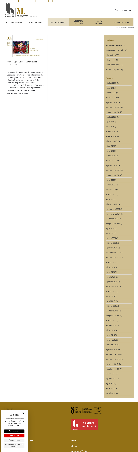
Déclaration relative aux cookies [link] (14, 445)
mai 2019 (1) (112, 296)
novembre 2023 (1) (115, 170)
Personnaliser (14, 440)
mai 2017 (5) (112, 388)
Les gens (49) (112, 60)
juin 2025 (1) (112, 122)
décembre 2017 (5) (114, 354)
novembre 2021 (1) (115, 214)
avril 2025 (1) (112, 131)
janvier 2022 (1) (113, 204)
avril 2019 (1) (112, 301)
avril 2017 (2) (112, 393)
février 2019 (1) (113, 306)
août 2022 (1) (112, 194)
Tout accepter (14, 431)
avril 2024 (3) (112, 156)
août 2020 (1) (112, 262)
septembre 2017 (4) (115, 369)
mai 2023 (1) (112, 180)
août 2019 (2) (112, 291)
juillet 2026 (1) (113, 83)
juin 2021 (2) (112, 228)
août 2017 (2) (112, 374)
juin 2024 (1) (112, 146)
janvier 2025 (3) (113, 141)
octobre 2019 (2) (114, 286)
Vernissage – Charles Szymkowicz (22, 62)
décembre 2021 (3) (114, 209)
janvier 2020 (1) (113, 282)
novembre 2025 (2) (115, 107)
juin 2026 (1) (112, 88)
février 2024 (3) (113, 160)
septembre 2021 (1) (115, 223)
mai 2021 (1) (112, 233)
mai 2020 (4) (112, 272)
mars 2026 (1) (112, 93)
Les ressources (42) (115, 65)
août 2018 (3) (112, 320)
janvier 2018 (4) (113, 349)
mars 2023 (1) (112, 189)
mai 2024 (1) (112, 151)
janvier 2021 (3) (113, 248)
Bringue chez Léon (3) (116, 45)
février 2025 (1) (113, 136)
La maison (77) (113, 55)
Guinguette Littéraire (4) (117, 50)
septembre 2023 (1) (115, 175)
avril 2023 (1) (112, 185)
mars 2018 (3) (112, 340)
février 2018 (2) (113, 345)
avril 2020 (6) (112, 277)
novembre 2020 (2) (115, 257)
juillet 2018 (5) (113, 325)
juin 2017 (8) (112, 383)
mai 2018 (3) (112, 335)
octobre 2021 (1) (114, 219)
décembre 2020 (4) (114, 252)
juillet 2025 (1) (113, 117)
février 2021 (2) (113, 243)
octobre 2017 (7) (114, 364)
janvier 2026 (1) (113, 102)
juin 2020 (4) (112, 267)
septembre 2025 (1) (115, 112)
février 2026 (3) (113, 97)
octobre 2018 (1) (114, 311)
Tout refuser (14, 436)
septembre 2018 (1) (115, 315)
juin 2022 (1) (112, 199)
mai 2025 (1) (112, 126)
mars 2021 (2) (112, 238)
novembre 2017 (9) (115, 359)
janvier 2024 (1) (113, 165)
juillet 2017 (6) (113, 378)
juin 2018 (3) (112, 330)
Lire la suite (10, 98)
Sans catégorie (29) (115, 69)
